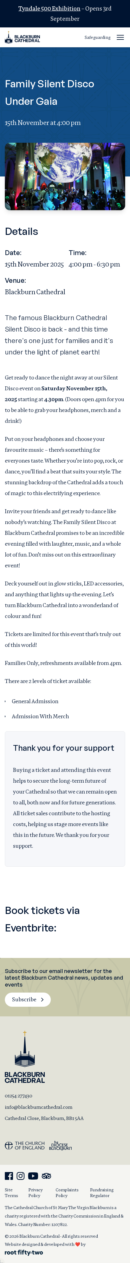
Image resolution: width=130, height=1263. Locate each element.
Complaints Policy (67, 1192)
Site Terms (11, 1192)
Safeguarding (98, 37)
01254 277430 (18, 1096)
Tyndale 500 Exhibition (49, 8)
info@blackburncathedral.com (39, 1107)
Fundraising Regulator (102, 1192)
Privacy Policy (35, 1192)
